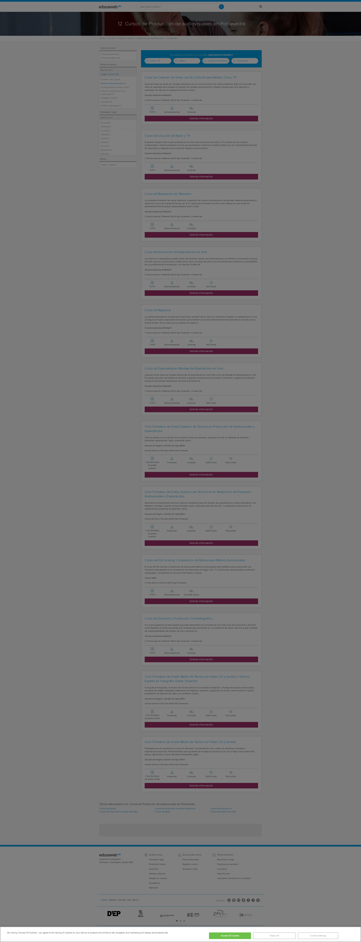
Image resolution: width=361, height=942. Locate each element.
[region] (180, 934)
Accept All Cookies (230, 935)
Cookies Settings (318, 935)
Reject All (274, 935)
